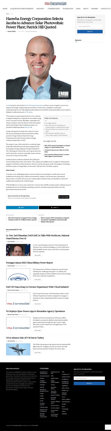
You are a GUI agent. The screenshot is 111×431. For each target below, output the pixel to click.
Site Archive (35, 425)
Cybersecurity (54, 9)
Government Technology (54, 415)
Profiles (64, 404)
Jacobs (8, 105)
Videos (64, 411)
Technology (68, 9)
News (78, 9)
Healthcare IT (66, 374)
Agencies (40, 9)
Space (63, 406)
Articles (42, 378)
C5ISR (41, 396)
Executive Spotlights (53, 391)
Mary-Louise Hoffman (13, 290)
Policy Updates (66, 399)
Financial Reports (53, 398)
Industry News (66, 377)
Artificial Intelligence (43, 381)
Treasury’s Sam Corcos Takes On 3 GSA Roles (57, 130)
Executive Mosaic (18, 425)
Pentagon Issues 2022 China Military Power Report (29, 262)
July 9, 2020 (21, 31)
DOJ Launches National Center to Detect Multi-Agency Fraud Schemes (56, 134)
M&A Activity (65, 388)
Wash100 (94, 9)
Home (5, 9)
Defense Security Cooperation (43, 415)
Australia (42, 385)
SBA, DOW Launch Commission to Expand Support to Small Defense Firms (57, 126)
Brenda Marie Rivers (13, 314)
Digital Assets (54, 378)
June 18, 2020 (19, 241)
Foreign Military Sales (55, 402)
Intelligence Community (65, 382)
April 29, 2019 (23, 314)
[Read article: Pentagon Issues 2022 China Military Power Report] (18, 274)
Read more (38, 255)
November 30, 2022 (21, 266)
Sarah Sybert (12, 31)
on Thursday (28, 112)
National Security (64, 393)
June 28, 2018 (24, 290)
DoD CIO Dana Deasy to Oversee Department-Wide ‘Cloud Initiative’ (37, 287)
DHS (52, 376)
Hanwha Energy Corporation (33, 105)
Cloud (41, 401)
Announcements (44, 376)
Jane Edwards (11, 241)
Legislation (65, 385)
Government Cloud (54, 411)
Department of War (55, 372)
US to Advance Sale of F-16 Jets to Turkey (25, 337)
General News (55, 405)
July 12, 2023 (19, 341)
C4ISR (41, 393)
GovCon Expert (55, 408)
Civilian (42, 398)
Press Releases (33, 31)
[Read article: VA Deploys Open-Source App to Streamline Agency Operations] (18, 323)
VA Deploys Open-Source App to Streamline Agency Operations (35, 311)
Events (53, 385)
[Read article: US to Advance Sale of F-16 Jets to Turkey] (18, 349)
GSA (63, 372)
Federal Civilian (55, 395)
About (85, 9)
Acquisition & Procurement (21, 9)
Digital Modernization (55, 381)
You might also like (50, 123)
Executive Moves (53, 387)
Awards (42, 387)
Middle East (65, 390)
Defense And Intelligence (43, 410)
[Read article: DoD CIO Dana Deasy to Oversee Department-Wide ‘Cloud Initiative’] (18, 298)
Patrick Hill (28, 127)
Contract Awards (42, 404)
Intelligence (65, 379)
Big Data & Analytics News (44, 390)
